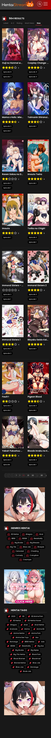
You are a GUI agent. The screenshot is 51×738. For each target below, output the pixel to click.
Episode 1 (7, 131)
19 (20, 475)
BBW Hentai (29, 641)
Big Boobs (18, 542)
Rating (19, 23)
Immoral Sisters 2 (37, 285)
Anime (27, 629)
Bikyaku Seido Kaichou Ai (38, 340)
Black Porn (36, 654)
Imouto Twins (35, 174)
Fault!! (5, 397)
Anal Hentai (39, 625)
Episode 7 (7, 77)
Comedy (19, 555)
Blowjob (40, 547)
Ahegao (28, 534)
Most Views (29, 23)
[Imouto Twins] (38, 155)
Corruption (34, 555)
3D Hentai (15, 534)
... (13, 475)
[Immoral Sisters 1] (13, 320)
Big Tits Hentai (19, 654)
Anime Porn (36, 633)
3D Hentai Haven (34, 620)
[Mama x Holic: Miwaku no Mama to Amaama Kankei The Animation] (13, 98)
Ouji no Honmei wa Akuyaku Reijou (13, 63)
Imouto (6, 228)
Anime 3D (40, 629)
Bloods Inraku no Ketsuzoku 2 (38, 451)
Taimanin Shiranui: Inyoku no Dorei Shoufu (38, 117)
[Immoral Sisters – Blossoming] (13, 266)
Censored (19, 551)
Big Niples (34, 650)
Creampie (27, 559)
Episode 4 (33, 72)
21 (28, 475)
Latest (5, 23)
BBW (13, 538)
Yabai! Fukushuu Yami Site (13, 451)
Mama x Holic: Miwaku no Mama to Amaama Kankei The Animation (13, 117)
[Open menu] (46, 3)
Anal (41, 534)
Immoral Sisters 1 (11, 340)
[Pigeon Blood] (38, 378)
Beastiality (38, 538)
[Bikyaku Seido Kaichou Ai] (38, 320)
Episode (6, 464)
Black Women (19, 658)
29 (42, 475)
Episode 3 (33, 77)
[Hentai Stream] (18, 3)
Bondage (34, 667)
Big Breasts (34, 542)
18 (17, 475)
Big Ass (40, 646)
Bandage (13, 641)
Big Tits (13, 547)
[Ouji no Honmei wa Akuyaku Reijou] (13, 44)
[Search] (39, 4)
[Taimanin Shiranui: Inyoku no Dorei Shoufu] (38, 98)
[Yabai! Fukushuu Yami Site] (13, 432)
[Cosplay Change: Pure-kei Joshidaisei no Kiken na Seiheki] (38, 44)
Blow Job (27, 547)
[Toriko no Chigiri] (38, 209)
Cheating (34, 551)
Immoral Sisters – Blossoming (13, 285)
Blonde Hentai (20, 663)
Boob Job (27, 671)
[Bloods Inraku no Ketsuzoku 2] (38, 432)
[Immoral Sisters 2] (38, 266)
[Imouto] (13, 209)
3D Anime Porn (37, 616)
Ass (36, 637)
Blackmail (36, 658)
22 (33, 475)
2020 (13, 616)
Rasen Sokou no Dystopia (13, 174)
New (39, 23)
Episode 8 (7, 72)
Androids (13, 629)
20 (24, 475)
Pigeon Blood (35, 397)
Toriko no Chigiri (36, 228)
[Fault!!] (13, 378)
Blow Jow (19, 667)
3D (23, 616)
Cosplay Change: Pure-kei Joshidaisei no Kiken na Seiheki (38, 63)
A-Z (12, 23)
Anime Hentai (18, 633)
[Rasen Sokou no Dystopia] (13, 155)
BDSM (24, 538)
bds (42, 641)
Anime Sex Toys (22, 637)
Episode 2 (7, 126)
